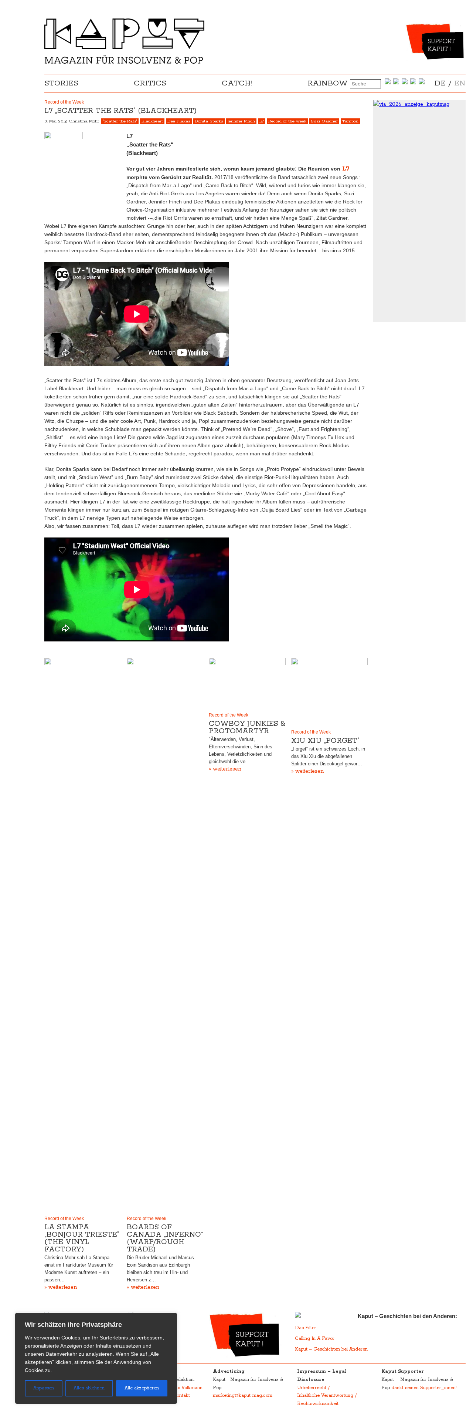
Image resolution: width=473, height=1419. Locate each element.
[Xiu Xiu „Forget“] (329, 692)
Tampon (350, 121)
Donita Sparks (209, 121)
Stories (61, 83)
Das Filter (306, 1328)
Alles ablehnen (89, 1388)
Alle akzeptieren (142, 1388)
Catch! (237, 83)
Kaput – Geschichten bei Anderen (331, 1349)
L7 (261, 121)
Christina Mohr (84, 121)
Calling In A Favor (314, 1338)
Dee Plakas (178, 121)
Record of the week (287, 121)
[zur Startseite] (124, 62)
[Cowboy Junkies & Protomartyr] (247, 683)
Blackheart (152, 121)
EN (460, 83)
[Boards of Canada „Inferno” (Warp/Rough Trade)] (165, 935)
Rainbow (327, 83)
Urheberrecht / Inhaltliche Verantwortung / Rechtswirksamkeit (327, 1396)
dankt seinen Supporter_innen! (424, 1388)
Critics (150, 83)
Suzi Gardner (324, 121)
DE (440, 83)
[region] (96, 1358)
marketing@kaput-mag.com (242, 1395)
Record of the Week (64, 1218)
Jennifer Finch (241, 121)
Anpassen (43, 1388)
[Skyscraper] (419, 104)
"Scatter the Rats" (120, 121)
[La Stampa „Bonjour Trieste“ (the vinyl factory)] (82, 935)
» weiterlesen (60, 1287)
